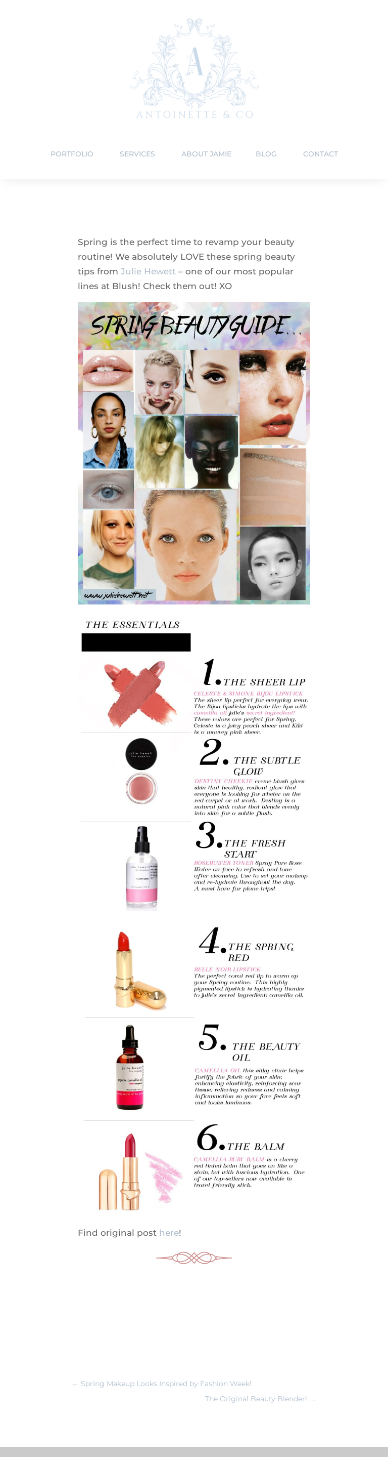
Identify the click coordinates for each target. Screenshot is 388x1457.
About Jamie (206, 153)
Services (137, 153)
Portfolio (72, 153)
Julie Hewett (148, 271)
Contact (320, 153)
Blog (266, 153)
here (169, 1233)
